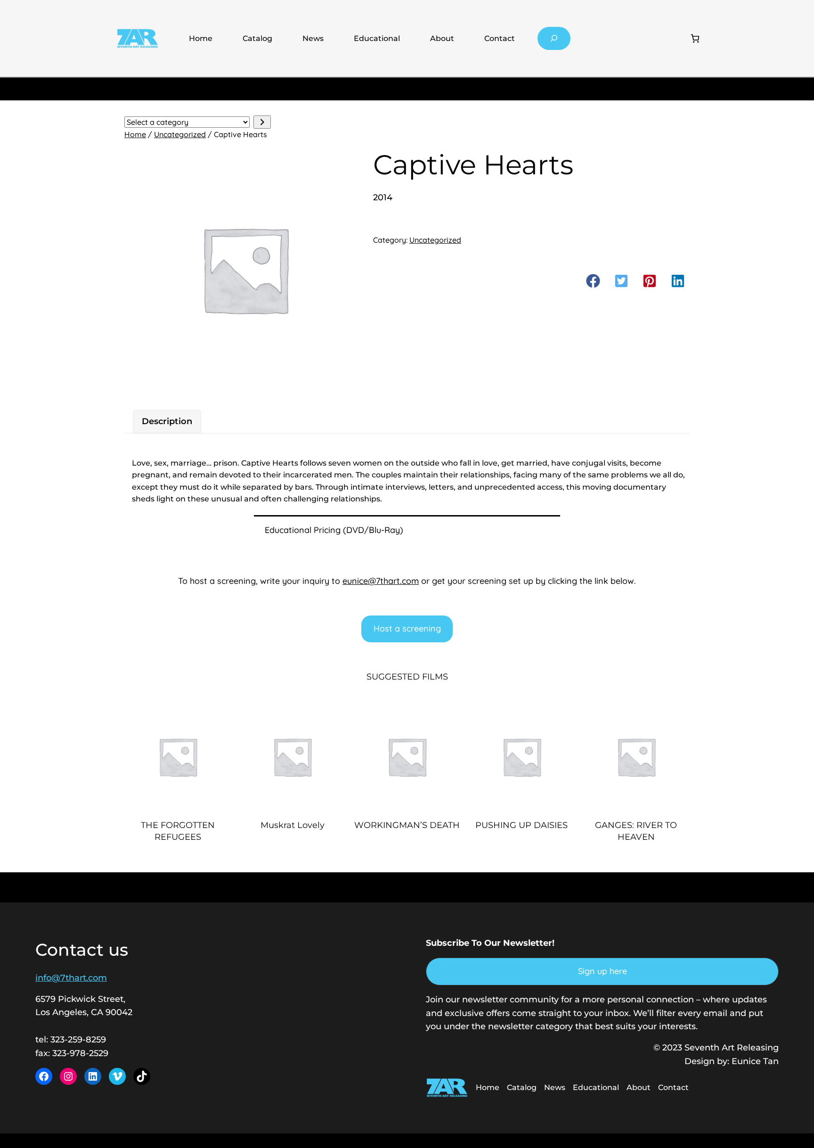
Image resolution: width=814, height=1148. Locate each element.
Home (200, 38)
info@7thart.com (71, 978)
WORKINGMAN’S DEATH (407, 825)
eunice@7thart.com (380, 580)
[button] (593, 281)
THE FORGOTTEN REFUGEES (178, 831)
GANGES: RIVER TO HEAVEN (636, 831)
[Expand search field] (554, 38)
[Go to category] (262, 122)
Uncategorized (180, 134)
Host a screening (407, 628)
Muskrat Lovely (292, 825)
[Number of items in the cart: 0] (695, 38)
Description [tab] (167, 421)
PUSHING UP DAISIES (521, 825)
